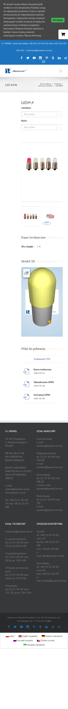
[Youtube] (34, 58)
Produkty (57, 84)
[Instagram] (40, 58)
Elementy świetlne (45, 86)
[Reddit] (65, 58)
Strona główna (45, 84)
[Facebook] (21, 58)
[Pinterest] (46, 58)
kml (49, 621)
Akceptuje (58, 20)
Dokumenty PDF (42, 359)
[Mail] (43, 61)
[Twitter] (28, 58)
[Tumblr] (53, 58)
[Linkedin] (59, 58)
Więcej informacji (32, 35)
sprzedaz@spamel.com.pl (39, 50)
